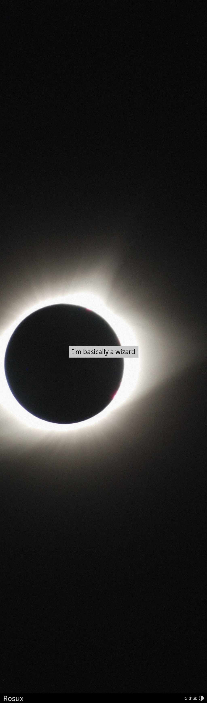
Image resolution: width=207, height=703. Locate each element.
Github (191, 698)
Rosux (13, 698)
